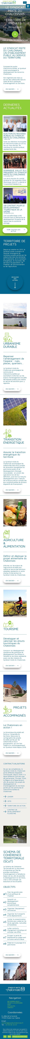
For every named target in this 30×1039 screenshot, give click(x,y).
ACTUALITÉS (11, 1006)
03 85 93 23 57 (11, 1025)
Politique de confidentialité (20, 1036)
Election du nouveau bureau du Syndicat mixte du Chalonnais (15, 136)
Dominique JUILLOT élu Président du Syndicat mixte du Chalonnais (15, 172)
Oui (5, 1036)
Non (9, 1036)
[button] (28, 6)
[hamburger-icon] (25, 2)
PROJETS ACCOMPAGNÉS (15, 1003)
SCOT (9, 1004)
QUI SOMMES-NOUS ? (13, 1001)
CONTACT (10, 1007)
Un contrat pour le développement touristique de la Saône (14, 208)
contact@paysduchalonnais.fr (12, 1023)
